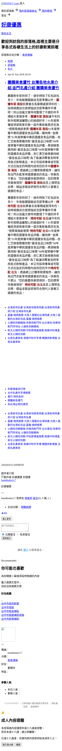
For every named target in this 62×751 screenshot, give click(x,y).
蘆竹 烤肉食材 (16, 396)
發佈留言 (7, 538)
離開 (18, 745)
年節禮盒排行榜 (16, 389)
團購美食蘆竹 (15, 400)
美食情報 (27, 55)
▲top (4, 512)
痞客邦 (28, 498)
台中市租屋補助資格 (12, 615)
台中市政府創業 (10, 603)
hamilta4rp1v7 (8, 480)
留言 (35, 498)
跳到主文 (6, 33)
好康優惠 (11, 25)
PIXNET (15, 703)
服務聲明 (35, 706)
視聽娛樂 (26, 507)
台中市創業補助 (10, 619)
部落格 (11, 65)
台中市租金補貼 (10, 611)
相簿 (10, 61)
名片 (10, 69)
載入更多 (7, 519)
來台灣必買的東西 (18, 404)
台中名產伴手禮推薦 (19, 392)
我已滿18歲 (8, 745)
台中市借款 (7, 607)
